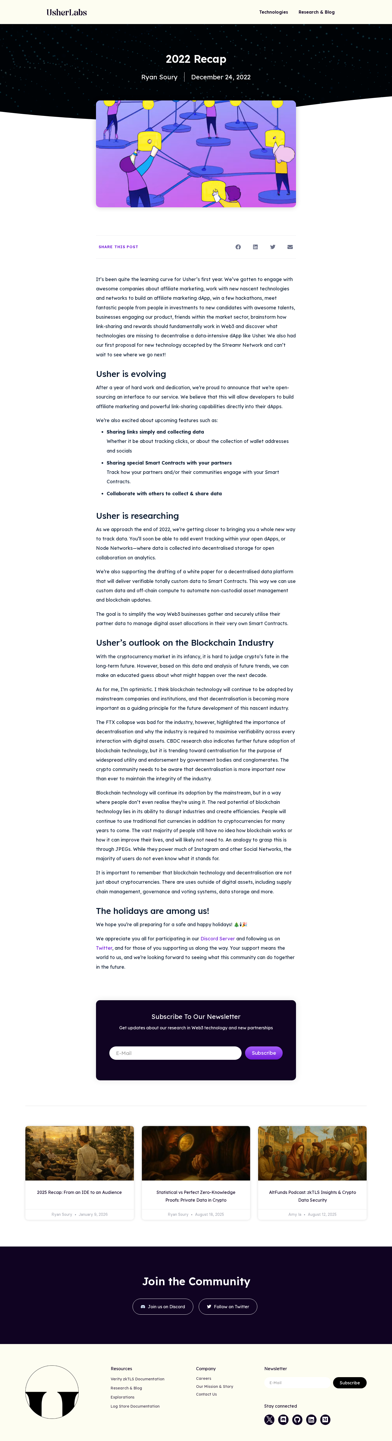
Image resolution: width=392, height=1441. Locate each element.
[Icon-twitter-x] (269, 1420)
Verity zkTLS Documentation (137, 1379)
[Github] (297, 1420)
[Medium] (325, 1420)
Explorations (122, 1397)
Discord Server (218, 938)
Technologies (273, 12)
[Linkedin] (311, 1420)
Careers (203, 1378)
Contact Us (206, 1394)
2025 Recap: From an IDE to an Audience (79, 1192)
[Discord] (283, 1420)
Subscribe (264, 1053)
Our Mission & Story (214, 1386)
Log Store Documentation (135, 1406)
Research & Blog (317, 12)
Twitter (104, 948)
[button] (238, 247)
